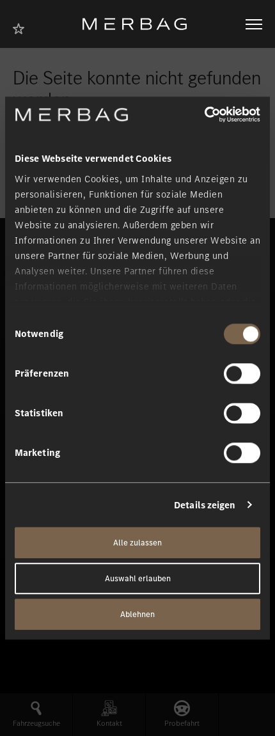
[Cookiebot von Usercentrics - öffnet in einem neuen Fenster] (204, 114)
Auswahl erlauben (138, 578)
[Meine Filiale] (22, 27)
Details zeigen (204, 505)
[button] (36, 714)
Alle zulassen (137, 542)
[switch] (242, 373)
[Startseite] (139, 24)
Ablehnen (137, 614)
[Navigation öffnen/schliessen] (254, 24)
